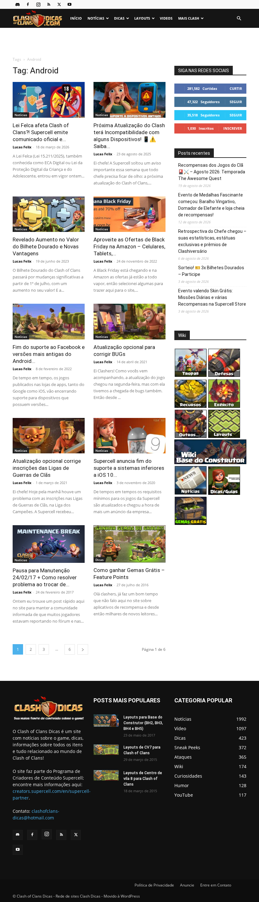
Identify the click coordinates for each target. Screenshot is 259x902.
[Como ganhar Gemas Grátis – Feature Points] (129, 543)
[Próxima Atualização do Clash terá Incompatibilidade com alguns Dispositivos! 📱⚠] (129, 100)
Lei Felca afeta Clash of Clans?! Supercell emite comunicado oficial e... (41, 132)
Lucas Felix (22, 147)
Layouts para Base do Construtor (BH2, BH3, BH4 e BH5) (143, 723)
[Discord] (17, 4)
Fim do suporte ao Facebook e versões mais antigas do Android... (49, 354)
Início (76, 18)
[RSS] (48, 4)
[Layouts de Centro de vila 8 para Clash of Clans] (106, 775)
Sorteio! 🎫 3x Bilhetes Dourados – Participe (211, 271)
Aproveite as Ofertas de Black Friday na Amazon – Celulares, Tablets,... (129, 246)
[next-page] (82, 649)
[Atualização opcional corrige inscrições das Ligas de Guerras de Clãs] (49, 436)
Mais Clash (188, 18)
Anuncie (187, 885)
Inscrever (232, 128)
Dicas (119, 18)
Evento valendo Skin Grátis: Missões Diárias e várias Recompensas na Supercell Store (212, 297)
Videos (166, 18)
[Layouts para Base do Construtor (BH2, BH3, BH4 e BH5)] (106, 720)
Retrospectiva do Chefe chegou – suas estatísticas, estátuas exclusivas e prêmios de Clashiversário (212, 241)
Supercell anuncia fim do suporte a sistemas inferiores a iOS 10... (128, 468)
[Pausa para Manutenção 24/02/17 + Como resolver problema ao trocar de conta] (49, 544)
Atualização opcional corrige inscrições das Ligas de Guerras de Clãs (47, 468)
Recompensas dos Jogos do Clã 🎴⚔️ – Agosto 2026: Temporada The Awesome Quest (211, 172)
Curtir (236, 88)
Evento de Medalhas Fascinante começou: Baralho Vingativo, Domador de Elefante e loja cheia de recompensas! (211, 204)
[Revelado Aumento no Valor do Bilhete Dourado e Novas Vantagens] (49, 214)
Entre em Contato (215, 885)
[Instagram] (38, 4)
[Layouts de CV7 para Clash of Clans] (106, 749)
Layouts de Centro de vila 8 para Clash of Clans (142, 779)
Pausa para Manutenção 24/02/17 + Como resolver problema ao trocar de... (45, 577)
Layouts (142, 18)
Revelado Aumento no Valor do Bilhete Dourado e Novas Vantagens (46, 246)
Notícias (95, 18)
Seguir (236, 101)
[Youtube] (69, 4)
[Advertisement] (129, 41)
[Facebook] (28, 4)
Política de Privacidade (154, 885)
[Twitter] (59, 4)
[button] (238, 19)
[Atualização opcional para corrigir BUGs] (129, 321)
